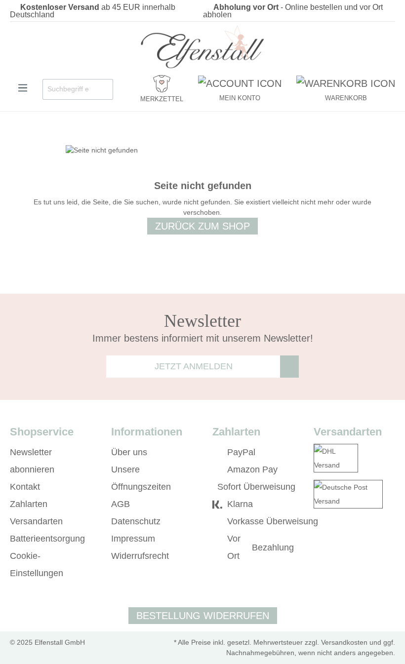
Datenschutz (136, 521)
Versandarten (36, 521)
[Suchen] (103, 89)
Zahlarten (28, 504)
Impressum (133, 539)
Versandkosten (344, 642)
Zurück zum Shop (202, 226)
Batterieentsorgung (47, 539)
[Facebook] (318, 574)
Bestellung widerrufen (202, 615)
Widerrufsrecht (140, 556)
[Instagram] (332, 574)
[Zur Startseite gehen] (202, 48)
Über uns (129, 452)
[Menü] (23, 87)
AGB (120, 504)
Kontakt (25, 487)
